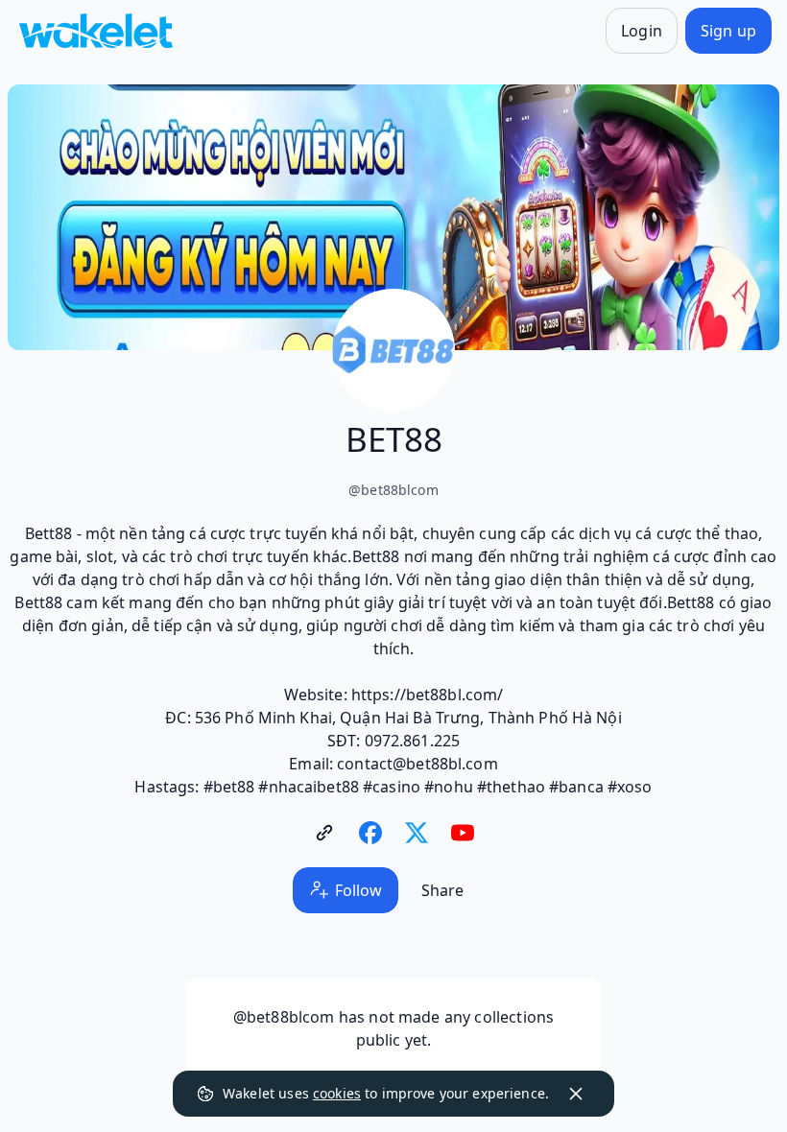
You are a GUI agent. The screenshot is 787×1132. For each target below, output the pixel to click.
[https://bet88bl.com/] (324, 832)
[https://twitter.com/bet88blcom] (416, 832)
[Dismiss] (575, 1093)
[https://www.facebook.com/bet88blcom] (370, 832)
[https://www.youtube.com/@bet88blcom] (462, 832)
